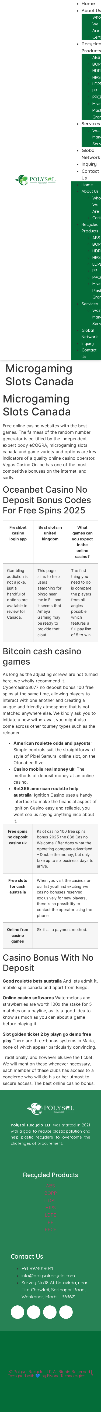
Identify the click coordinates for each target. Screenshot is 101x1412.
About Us (91, 10)
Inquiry (89, 164)
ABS (96, 57)
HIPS (96, 77)
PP (94, 90)
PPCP (51, 1229)
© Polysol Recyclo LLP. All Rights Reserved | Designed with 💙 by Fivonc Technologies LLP (50, 1373)
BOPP (50, 1193)
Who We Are (96, 24)
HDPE (50, 1200)
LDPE (50, 1215)
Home (88, 3)
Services (91, 123)
